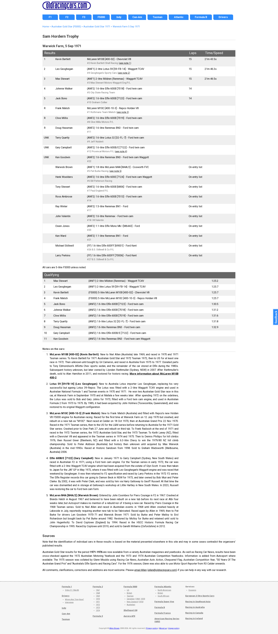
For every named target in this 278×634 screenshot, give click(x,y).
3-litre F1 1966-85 (72, 590)
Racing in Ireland (194, 618)
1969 (98, 596)
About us (163, 628)
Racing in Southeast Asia (197, 601)
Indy (64, 608)
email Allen (140, 570)
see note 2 (123, 73)
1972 (98, 605)
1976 (141, 602)
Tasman (66, 619)
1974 (98, 610)
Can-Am (66, 613)
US (128, 590)
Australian (131, 605)
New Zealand (132, 602)
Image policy (173, 628)
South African (163, 596)
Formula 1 (67, 586)
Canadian (131, 599)
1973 (98, 607)
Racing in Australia (195, 607)
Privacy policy (152, 628)
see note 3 (122, 112)
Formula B (159, 607)
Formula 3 (98, 616)
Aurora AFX (129, 616)
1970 (98, 599)
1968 (98, 593)
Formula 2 (98, 586)
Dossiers (192, 590)
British (129, 593)
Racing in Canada (194, 613)
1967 (98, 590)
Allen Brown (114, 628)
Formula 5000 (130, 586)
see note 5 (115, 171)
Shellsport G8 (130, 610)
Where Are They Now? (74, 599)
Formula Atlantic (162, 586)
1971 (98, 602)
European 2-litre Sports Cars (199, 596)
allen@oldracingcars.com (162, 570)
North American (164, 590)
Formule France (162, 613)
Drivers (65, 596)
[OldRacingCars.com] (66, 8)
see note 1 (124, 63)
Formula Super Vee (164, 601)
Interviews (69, 602)
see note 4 (120, 151)
